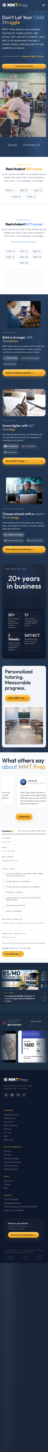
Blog (6, 1180)
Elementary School (11, 1106)
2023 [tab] (38, 190)
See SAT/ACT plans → (16, 453)
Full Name (6, 830)
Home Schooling (10, 1117)
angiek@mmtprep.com (10, 940)
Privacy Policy (25, 1249)
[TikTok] (24, 1086)
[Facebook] (12, 1086)
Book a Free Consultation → (23, 1227)
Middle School (9, 1110)
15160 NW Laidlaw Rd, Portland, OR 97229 (20, 1199)
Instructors (8, 1173)
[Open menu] (44, 5)
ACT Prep (7, 1124)
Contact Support (38, 1249)
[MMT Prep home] (14, 5)
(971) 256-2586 (25, 940)
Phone (4, 839)
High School (9, 1114)
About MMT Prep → (17, 690)
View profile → (36, 1014)
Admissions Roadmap (12, 1154)
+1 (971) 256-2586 (11, 1191)
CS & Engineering (11, 1158)
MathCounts (9, 1132)
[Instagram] (18, 1086)
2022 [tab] (23, 190)
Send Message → (13, 946)
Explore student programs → (19, 364)
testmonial (24, 808)
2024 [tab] (16, 197)
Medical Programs (11, 1161)
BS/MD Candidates (11, 1150)
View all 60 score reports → (24, 244)
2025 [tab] (31, 197)
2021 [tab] (9, 190)
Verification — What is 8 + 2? (14, 925)
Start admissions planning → (19, 541)
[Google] (6, 1086)
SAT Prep (7, 1121)
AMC (6, 1128)
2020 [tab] (10, 254)
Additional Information (12, 911)
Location (7, 1176)
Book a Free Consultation (14, 1202)
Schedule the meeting (24, 66)
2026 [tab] (24, 266)
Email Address (8, 848)
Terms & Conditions (11, 1249)
